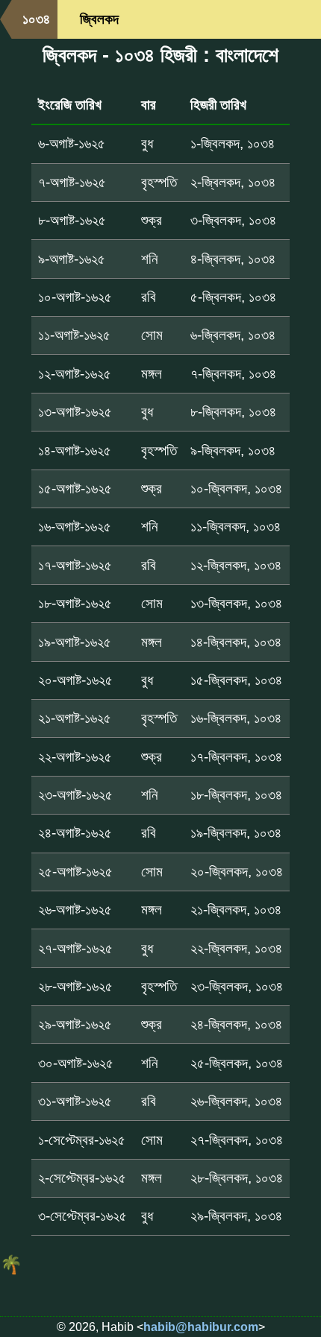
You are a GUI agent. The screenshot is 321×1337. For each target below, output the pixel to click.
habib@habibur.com (200, 1327)
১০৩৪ (36, 19)
